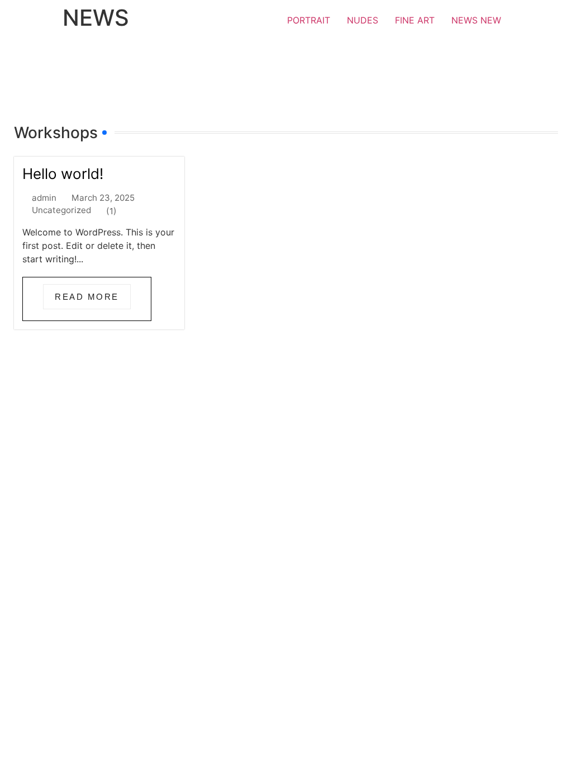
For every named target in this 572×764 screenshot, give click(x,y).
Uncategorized (61, 210)
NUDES (362, 20)
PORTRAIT (308, 20)
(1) (111, 211)
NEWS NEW (476, 20)
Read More (87, 296)
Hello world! (62, 173)
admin (44, 198)
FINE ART (415, 20)
